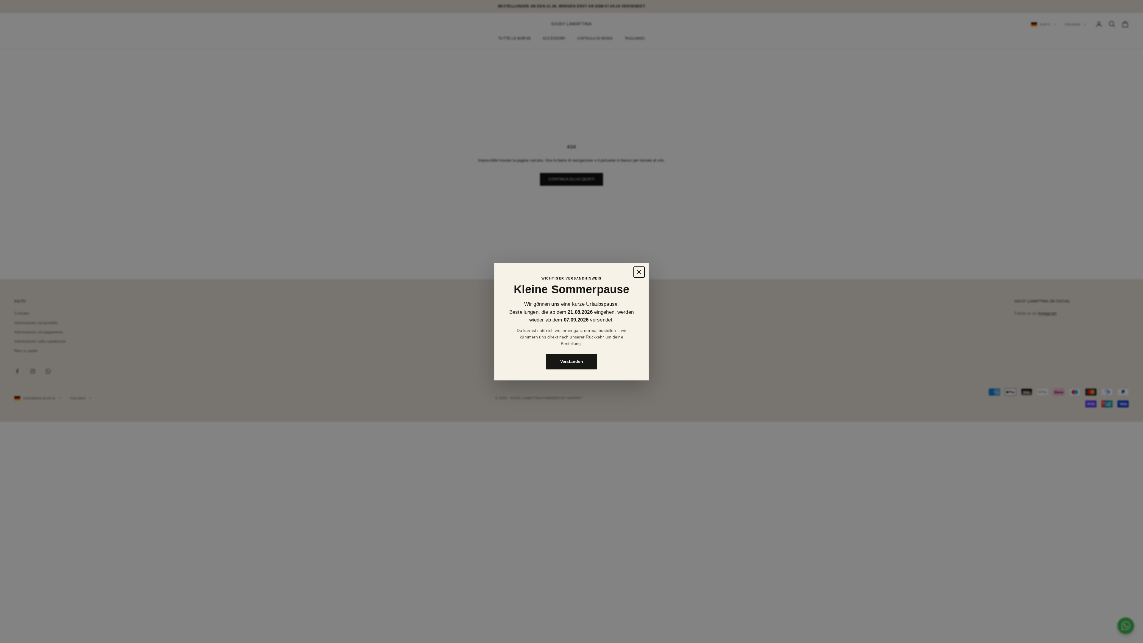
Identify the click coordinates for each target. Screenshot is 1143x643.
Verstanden (571, 361)
